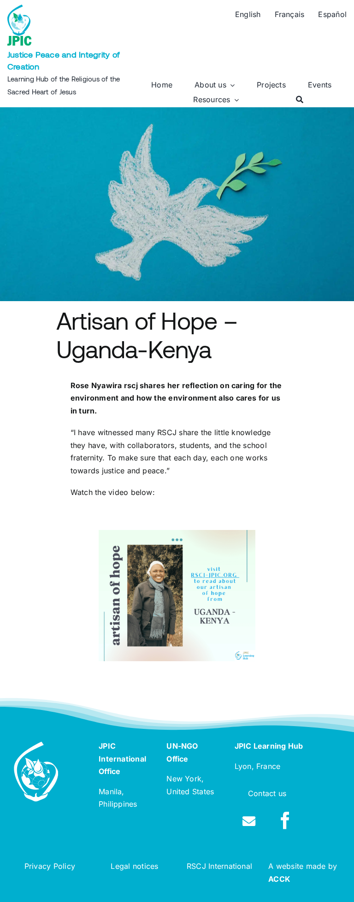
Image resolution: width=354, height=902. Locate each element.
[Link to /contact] (249, 821)
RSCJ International (219, 866)
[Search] (299, 100)
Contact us (267, 793)
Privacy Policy (49, 866)
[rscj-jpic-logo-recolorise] (18, 8)
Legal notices (134, 866)
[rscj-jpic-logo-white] (36, 745)
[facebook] (285, 820)
